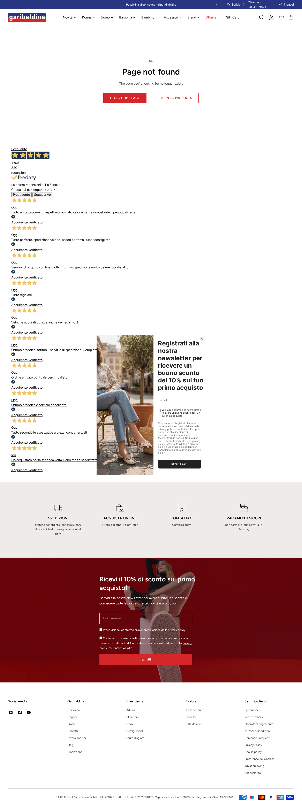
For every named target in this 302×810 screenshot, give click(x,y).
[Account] (272, 17)
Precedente (21, 195)
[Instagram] (10, 712)
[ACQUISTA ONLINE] (120, 520)
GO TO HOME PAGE (125, 98)
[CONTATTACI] (181, 520)
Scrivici (236, 4)
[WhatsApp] (28, 712)
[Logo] (27, 17)
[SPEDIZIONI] (58, 520)
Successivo (42, 195)
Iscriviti (146, 659)
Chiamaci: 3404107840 (257, 4)
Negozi (289, 4)
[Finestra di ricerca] (262, 17)
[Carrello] (291, 17)
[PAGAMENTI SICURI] (243, 520)
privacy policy (176, 630)
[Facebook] (19, 712)
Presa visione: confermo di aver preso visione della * (145, 630)
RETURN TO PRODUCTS (174, 98)
